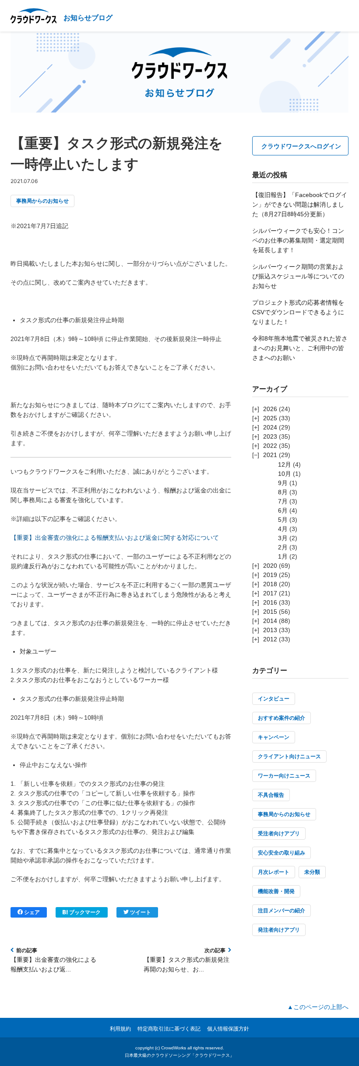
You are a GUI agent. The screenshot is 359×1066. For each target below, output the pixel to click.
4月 (283, 528)
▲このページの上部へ (317, 1006)
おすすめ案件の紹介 (281, 718)
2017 (270, 593)
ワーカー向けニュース (284, 776)
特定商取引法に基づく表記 (169, 1029)
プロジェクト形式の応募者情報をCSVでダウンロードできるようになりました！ (298, 312)
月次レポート (273, 872)
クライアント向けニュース (289, 756)
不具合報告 (271, 795)
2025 (270, 418)
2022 (270, 445)
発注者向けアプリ (279, 930)
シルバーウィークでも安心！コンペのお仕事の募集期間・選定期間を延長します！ (298, 240)
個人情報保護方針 (228, 1029)
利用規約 (120, 1029)
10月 (284, 473)
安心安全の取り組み (281, 853)
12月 (284, 464)
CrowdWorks (173, 1047)
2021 (270, 454)
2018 (270, 584)
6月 (283, 510)
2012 (270, 639)
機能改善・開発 (276, 891)
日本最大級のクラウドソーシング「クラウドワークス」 (179, 1055)
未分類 (312, 872)
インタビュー (273, 699)
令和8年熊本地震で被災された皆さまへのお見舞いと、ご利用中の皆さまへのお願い (300, 348)
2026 (270, 408)
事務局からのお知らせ (42, 201)
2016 (270, 602)
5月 (283, 519)
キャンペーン (273, 737)
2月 (283, 547)
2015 (270, 611)
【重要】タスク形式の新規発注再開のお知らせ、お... (186, 964)
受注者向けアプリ (279, 833)
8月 (283, 492)
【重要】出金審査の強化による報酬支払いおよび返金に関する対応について (115, 537)
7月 (283, 501)
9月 (283, 482)
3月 (283, 538)
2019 (270, 574)
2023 (270, 436)
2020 (270, 565)
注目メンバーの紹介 (281, 911)
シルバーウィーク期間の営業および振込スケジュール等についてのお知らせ (298, 276)
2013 (270, 629)
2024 (270, 427)
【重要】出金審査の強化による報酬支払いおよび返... (53, 964)
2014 (270, 620)
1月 (283, 556)
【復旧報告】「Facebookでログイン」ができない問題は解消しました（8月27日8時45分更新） (299, 204)
